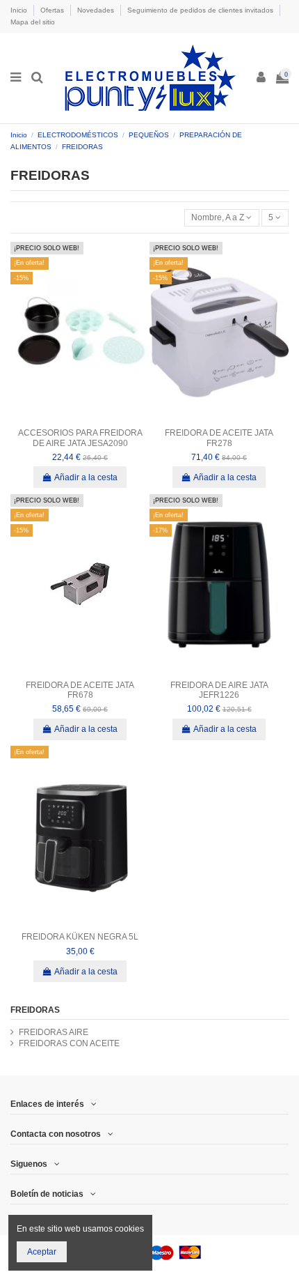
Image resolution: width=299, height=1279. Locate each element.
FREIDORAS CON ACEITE (69, 1043)
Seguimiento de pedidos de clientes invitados (201, 10)
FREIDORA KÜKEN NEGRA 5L (80, 937)
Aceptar (41, 1252)
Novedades (96, 10)
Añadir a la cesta (86, 477)
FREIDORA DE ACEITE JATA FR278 (219, 437)
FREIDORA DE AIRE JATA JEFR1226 (219, 690)
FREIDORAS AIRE (53, 1032)
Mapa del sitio (32, 22)
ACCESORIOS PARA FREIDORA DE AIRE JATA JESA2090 (80, 437)
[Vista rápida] (80, 418)
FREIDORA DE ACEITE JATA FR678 (80, 690)
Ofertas (53, 10)
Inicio (19, 10)
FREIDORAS (35, 1010)
